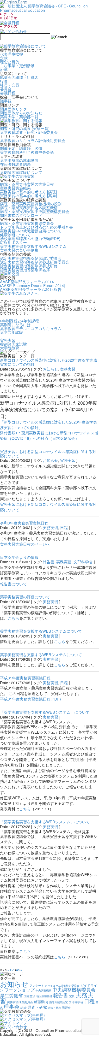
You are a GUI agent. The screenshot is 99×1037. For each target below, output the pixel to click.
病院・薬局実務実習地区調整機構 (29, 207)
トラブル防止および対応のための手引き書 (36, 227)
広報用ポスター (13, 242)
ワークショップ (19, 990)
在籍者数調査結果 (15, 164)
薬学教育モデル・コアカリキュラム (31, 328)
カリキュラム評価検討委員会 (62, 985)
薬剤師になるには (15, 324)
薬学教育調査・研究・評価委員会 (29, 132)
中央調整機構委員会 (74, 989)
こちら (13, 618)
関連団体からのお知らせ (21, 113)
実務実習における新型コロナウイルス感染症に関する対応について (48, 454)
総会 (23, 1007)
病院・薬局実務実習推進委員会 (27, 223)
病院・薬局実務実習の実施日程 (27, 184)
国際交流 (29, 996)
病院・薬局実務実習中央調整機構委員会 (34, 211)
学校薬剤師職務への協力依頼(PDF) (30, 238)
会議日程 (7, 92)
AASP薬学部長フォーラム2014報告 (31, 289)
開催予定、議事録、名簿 (21, 148)
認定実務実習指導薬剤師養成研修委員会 (34, 262)
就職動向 (41, 1001)
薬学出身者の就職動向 (19, 160)
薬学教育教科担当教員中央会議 (27, 152)
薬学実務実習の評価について (25, 597)
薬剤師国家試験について (21, 172)
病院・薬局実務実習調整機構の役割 (31, 203)
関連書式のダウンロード (21, 215)
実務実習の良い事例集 (19, 250)
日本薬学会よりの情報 (19, 557)
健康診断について (15, 234)
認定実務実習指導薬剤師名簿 (25, 269)
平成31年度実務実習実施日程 (25, 678)
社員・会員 (9, 85)
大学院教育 (9, 348)
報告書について (13, 584)
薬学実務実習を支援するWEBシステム (33, 246)
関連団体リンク (13, 109)
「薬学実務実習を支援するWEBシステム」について (45, 712)
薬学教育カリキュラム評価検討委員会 (32, 140)
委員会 (6, 89)
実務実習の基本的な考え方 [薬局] (28, 195)
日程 (64, 527)
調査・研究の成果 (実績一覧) (25, 128)
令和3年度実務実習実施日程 (24, 523)
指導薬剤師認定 (58, 1002)
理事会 (11, 1006)
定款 (4, 58)
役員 (4, 81)
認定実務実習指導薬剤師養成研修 (29, 266)
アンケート (37, 985)
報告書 (48, 562)
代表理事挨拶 (11, 54)
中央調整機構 (43, 990)
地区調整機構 (44, 996)
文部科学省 (83, 562)
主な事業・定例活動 (17, 65)
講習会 (66, 1007)
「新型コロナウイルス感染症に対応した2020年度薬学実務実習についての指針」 (48, 424)
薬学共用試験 (11, 332)
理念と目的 (9, 62)
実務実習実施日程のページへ (25, 544)
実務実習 (7, 340)
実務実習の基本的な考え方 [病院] (28, 191)
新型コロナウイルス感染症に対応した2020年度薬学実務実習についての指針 (48, 362)
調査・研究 (37, 1007)
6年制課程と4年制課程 (19, 321)
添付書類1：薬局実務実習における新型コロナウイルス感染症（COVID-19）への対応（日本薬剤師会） (49, 435)
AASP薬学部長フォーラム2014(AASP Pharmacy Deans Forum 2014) (32, 283)
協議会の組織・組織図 (19, 77)
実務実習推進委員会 (20, 1002)
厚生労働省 (11, 995)
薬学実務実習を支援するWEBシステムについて (41, 631)
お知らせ (50, 369)
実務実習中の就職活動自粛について (31, 231)
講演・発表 (54, 1007)
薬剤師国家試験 (13, 344)
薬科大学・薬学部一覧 (19, 116)
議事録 (6, 101)
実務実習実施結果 (15, 188)
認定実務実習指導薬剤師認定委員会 (31, 258)
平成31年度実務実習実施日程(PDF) (30, 699)
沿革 (4, 69)
